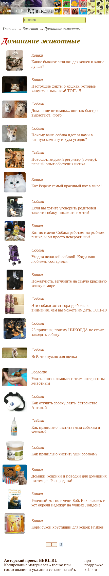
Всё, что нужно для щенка (54, 356)
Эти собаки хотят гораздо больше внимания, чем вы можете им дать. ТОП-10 (69, 307)
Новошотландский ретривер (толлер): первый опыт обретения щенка (64, 161)
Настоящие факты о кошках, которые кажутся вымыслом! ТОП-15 (63, 88)
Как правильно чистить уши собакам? (64, 454)
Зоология (39, 372)
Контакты (30, 10)
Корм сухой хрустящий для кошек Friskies (67, 527)
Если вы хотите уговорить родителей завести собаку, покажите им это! (63, 210)
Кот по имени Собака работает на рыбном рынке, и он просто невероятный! (67, 234)
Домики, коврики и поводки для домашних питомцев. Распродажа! (69, 478)
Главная (9, 10)
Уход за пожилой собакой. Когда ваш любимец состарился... (63, 259)
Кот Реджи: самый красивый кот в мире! (66, 186)
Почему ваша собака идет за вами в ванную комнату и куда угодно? (62, 137)
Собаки (37, 104)
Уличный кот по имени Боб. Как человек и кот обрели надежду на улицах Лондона (68, 502)
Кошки (37, 55)
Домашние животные (63, 28)
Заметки (50, 10)
